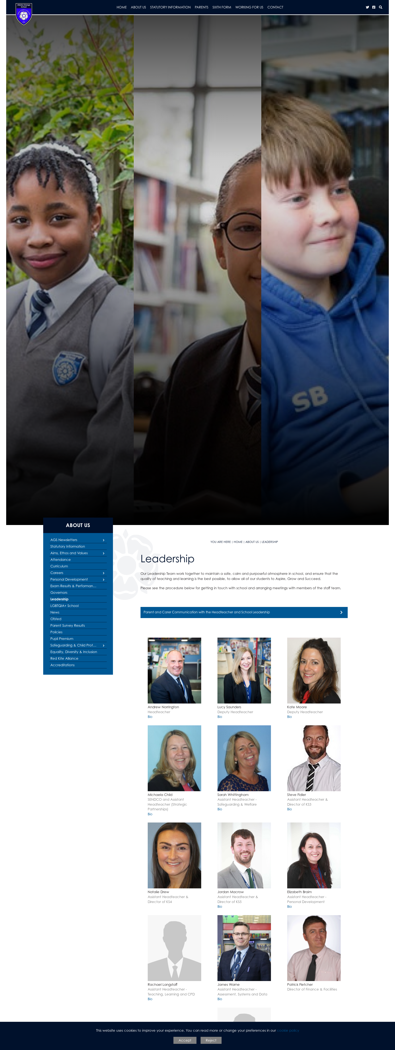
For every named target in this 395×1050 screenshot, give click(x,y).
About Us (78, 525)
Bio (150, 716)
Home (238, 542)
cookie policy (288, 1030)
